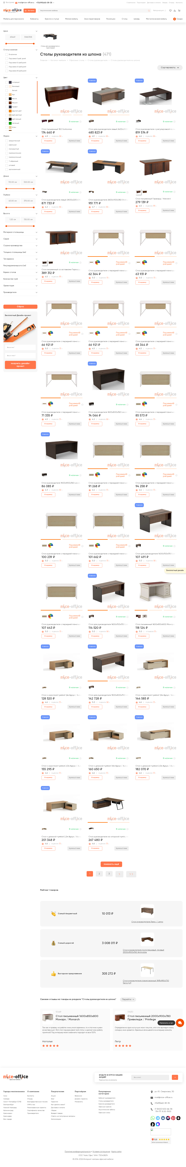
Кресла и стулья (52, 19)
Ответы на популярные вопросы (63, 1116)
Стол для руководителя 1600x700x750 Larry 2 (109, 624)
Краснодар (7, 1116)
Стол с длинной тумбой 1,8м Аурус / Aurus (108, 766)
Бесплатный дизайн (175, 570)
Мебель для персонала (13, 19)
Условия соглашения (101, 1152)
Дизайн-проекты (81, 1099)
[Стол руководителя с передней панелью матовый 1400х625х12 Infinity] (155, 380)
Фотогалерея (56, 1119)
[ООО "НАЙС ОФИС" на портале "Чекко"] (161, 1129)
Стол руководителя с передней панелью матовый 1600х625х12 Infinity (155, 483)
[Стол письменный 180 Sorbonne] (61, 97)
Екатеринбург (8, 1105)
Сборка (164, 3)
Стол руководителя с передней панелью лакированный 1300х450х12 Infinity (155, 341)
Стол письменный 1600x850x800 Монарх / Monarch (155, 624)
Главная (43, 60)
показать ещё (111, 864)
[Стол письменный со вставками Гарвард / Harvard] (61, 238)
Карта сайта (116, 1152)
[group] (75, 1030)
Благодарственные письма (37, 1102)
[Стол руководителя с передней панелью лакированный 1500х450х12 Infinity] (61, 380)
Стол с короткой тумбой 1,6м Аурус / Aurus (62, 695)
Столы (124, 19)
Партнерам (141, 3)
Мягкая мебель (71, 19)
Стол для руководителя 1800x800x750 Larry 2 (109, 695)
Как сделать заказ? (58, 1105)
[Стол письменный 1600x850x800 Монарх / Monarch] (155, 592)
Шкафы (137, 19)
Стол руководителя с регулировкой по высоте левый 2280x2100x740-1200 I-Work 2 (155, 129)
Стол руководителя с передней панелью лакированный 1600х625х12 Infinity (109, 554)
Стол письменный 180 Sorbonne (57, 129)
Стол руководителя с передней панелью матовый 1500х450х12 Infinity (109, 341)
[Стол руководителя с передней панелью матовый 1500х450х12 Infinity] (108, 309)
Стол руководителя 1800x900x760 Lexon (61, 483)
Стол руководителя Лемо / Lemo (147, 922)
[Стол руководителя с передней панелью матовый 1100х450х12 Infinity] (108, 238)
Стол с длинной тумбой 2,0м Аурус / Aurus (155, 766)
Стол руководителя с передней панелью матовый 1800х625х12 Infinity (62, 554)
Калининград (8, 1110)
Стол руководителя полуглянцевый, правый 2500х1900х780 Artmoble (143, 951)
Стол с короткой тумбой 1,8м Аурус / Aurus (155, 695)
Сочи (5, 1096)
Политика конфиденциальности (78, 1152)
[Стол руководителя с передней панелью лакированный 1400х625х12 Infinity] (108, 451)
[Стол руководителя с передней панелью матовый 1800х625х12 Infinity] (61, 521)
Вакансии (78, 1096)
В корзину (48, 141)
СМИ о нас (31, 1105)
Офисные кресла (105, 1107)
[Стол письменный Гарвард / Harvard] (155, 168)
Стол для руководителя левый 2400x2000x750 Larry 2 (109, 129)
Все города (7, 1119)
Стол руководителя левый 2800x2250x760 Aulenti (62, 200)
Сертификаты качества (36, 1110)
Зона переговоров (92, 19)
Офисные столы (76, 60)
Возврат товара (56, 1113)
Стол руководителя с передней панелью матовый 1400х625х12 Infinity (155, 412)
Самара (6, 1099)
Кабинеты (34, 19)
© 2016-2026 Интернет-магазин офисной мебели (93, 1159)
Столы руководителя (97, 60)
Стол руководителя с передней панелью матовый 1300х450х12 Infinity (155, 271)
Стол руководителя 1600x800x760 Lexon (108, 412)
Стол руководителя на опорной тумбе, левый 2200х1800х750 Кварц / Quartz (109, 837)
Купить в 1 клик (74, 141)
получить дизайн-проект (20, 364)
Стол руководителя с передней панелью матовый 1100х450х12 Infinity (109, 271)
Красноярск (7, 1113)
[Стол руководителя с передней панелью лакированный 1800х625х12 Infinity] (61, 592)
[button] (45, 95)
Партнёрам (80, 1092)
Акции (53, 1096)
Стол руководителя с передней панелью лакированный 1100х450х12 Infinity (62, 341)
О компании (131, 3)
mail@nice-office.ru (26, 3)
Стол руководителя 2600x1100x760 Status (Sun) (109, 200)
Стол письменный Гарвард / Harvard (153, 199)
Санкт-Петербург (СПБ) (12, 1102)
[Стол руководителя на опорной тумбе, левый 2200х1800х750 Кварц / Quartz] (108, 804)
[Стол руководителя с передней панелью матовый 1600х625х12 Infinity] (155, 451)
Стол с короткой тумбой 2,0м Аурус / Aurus (62, 766)
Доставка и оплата (154, 3)
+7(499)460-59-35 (44, 3)
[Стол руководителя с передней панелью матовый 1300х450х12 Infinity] (155, 238)
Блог (52, 1099)
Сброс (20, 307)
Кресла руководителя (107, 1104)
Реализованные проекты (36, 1107)
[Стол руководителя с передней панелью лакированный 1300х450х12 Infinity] (155, 309)
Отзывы (171, 3)
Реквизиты (79, 1102)
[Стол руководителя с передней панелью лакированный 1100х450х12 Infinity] (61, 309)
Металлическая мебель (156, 19)
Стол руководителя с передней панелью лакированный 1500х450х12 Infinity (62, 412)
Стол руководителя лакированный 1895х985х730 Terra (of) (146, 982)
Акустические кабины (107, 1110)
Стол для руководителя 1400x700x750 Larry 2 (155, 554)
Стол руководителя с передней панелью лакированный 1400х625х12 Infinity (109, 483)
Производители (33, 1113)
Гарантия (54, 1102)
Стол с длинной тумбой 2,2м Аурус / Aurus (61, 837)
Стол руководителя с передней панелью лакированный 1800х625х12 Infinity (62, 624)
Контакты (179, 3)
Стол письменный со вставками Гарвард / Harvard (62, 270)
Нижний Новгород (9, 1107)
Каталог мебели (58, 60)
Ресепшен (110, 19)
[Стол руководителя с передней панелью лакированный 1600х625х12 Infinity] (108, 521)
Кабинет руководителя (107, 1098)
